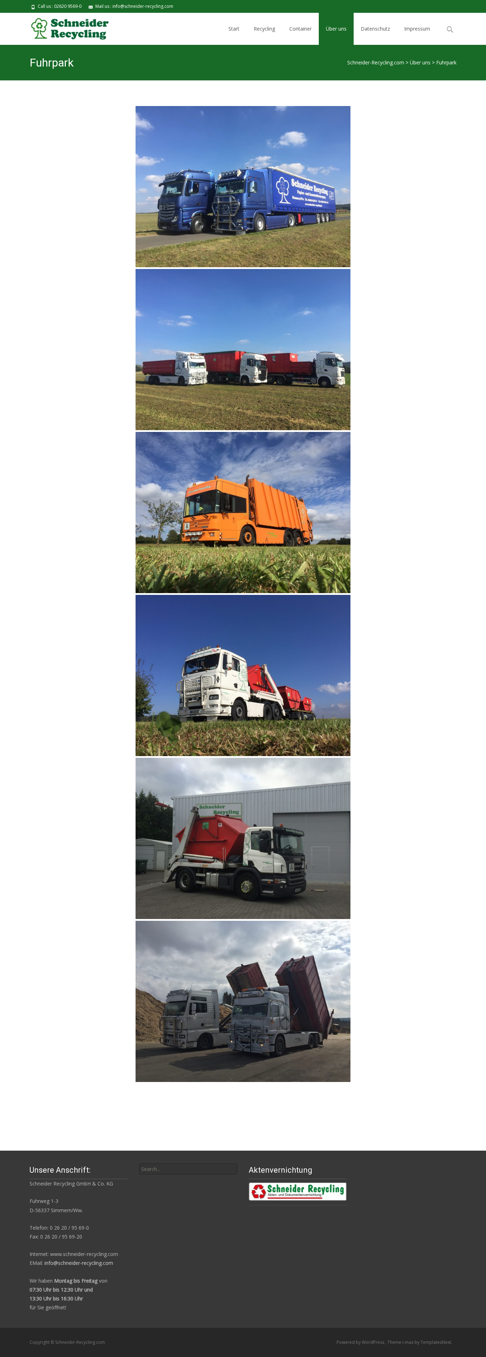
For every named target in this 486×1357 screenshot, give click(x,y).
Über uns (336, 28)
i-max (408, 1342)
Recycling (264, 28)
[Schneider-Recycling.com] (68, 27)
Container (300, 28)
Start (233, 28)
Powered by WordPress (361, 1342)
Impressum (417, 28)
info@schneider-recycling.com (78, 1263)
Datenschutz (375, 28)
